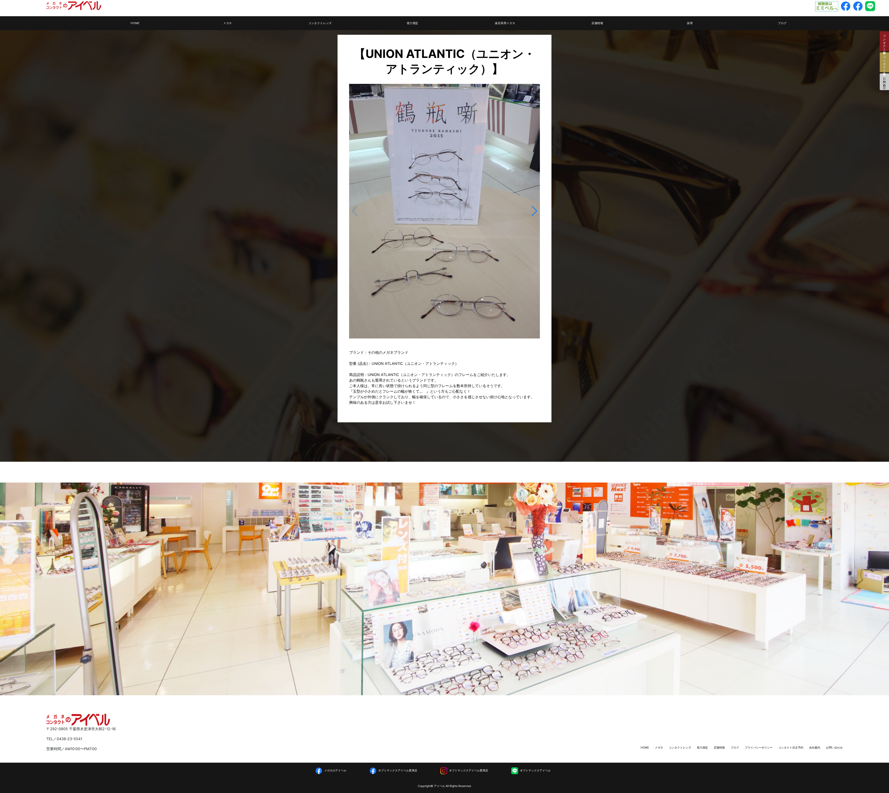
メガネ (227, 23)
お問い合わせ (884, 81)
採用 (690, 23)
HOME (135, 23)
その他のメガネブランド (388, 352)
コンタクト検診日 (884, 41)
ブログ (782, 23)
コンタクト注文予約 (790, 747)
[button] (534, 211)
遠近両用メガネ (505, 23)
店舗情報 (597, 23)
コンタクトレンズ (320, 23)
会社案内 (814, 747)
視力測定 (412, 23)
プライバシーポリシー (759, 747)
